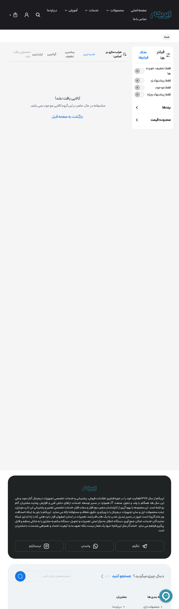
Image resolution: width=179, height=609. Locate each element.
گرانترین (51, 54)
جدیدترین (89, 54)
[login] (26, 14)
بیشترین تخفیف (70, 54)
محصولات (117, 10)
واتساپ (85, 546)
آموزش (73, 10)
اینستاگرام (35, 546)
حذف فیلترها (143, 55)
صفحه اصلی (138, 10)
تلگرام (135, 546)
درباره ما (52, 10)
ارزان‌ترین (37, 54)
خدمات (94, 10)
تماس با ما (139, 19)
